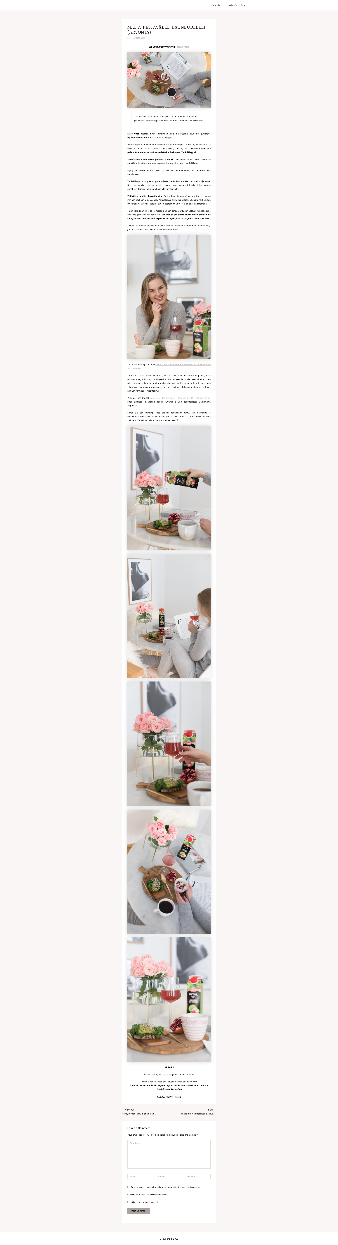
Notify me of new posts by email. (144, 1202)
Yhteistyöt (232, 5)
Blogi (243, 5)
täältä (176, 1096)
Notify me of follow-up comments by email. (148, 1194)
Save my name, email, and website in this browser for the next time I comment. (165, 1187)
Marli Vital (183, 46)
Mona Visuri (216, 5)
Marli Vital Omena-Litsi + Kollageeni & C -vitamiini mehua (181, 398)
